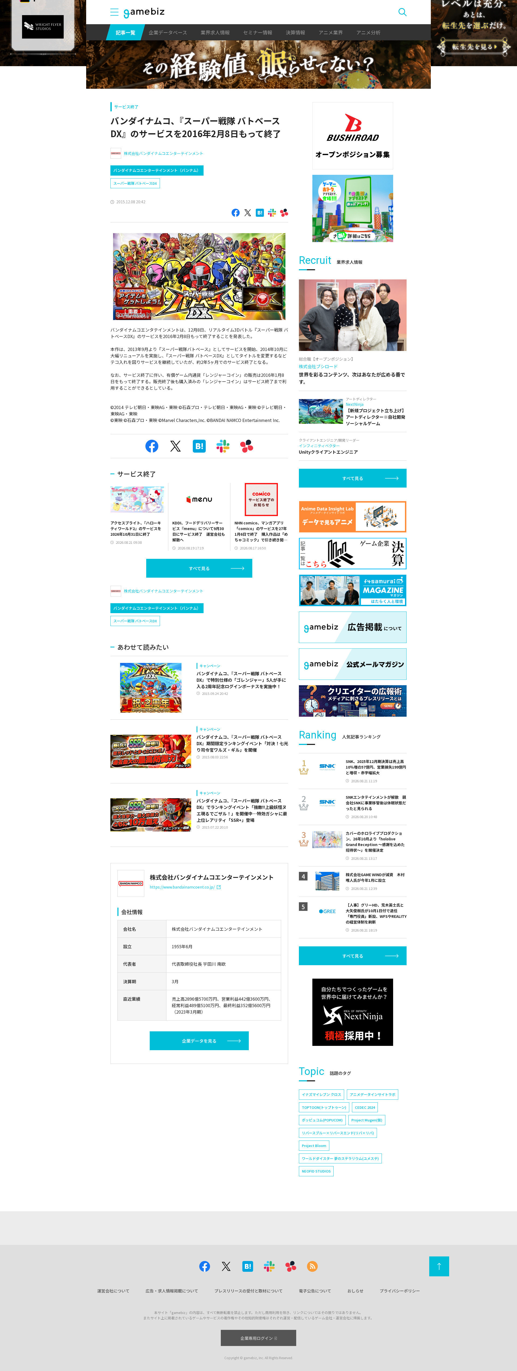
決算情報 (295, 32)
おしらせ (355, 1291)
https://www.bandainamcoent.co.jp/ (182, 887)
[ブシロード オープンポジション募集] (352, 135)
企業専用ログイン (256, 1338)
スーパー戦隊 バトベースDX (135, 183)
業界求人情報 (215, 32)
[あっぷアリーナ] (352, 208)
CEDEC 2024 (365, 1107)
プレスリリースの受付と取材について (248, 1291)
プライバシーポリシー (400, 1291)
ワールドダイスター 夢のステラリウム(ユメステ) (340, 1158)
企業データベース (168, 32)
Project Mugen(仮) (366, 1120)
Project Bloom (314, 1145)
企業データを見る (199, 1041)
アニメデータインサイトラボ (372, 1094)
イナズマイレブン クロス (321, 1094)
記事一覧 (125, 32)
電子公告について (315, 1291)
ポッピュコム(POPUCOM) (322, 1120)
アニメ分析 (368, 32)
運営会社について (113, 1291)
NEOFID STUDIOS (316, 1171)
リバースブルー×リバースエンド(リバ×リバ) (338, 1132)
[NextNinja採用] (352, 1012)
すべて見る (199, 568)
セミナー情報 (257, 32)
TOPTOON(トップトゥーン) (324, 1107)
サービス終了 (126, 106)
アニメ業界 (331, 32)
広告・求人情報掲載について (172, 1291)
